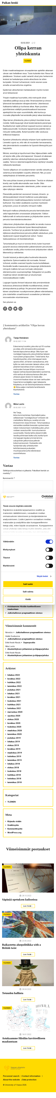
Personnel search (11, 1076)
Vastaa (16, 394)
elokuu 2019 (13, 745)
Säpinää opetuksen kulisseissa (19, 899)
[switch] (49, 550)
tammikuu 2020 (14, 734)
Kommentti (9, 478)
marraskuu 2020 (14, 712)
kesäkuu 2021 (13, 697)
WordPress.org (14, 832)
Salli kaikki (28, 584)
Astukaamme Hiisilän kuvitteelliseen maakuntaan (24, 607)
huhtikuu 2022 (14, 682)
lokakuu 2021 (13, 693)
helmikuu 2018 (14, 778)
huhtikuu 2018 (14, 775)
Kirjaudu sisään (14, 821)
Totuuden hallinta (12, 993)
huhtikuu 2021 (14, 704)
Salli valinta (28, 592)
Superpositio (29, 642)
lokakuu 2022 (13, 675)
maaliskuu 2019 (14, 753)
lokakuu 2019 (13, 741)
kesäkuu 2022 (13, 679)
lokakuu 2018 (13, 764)
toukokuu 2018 (14, 771)
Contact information (31, 1076)
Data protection (29, 1080)
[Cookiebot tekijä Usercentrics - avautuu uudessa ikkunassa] (41, 497)
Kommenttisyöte (14, 829)
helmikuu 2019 (14, 756)
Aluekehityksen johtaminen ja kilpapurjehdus (28, 649)
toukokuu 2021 (14, 701)
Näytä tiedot (42, 576)
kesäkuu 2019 (13, 749)
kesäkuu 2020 (13, 723)
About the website (11, 1080)
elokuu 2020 (13, 719)
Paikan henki (10, 2)
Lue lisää (27, 906)
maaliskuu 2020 (14, 730)
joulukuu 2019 (14, 738)
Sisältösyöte (13, 825)
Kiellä (28, 599)
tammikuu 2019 (14, 760)
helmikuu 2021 (14, 708)
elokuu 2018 (13, 767)
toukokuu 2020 (14, 727)
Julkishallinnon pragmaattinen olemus (24, 613)
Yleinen (27, 61)
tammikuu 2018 (14, 782)
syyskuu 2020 (13, 716)
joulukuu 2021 (14, 690)
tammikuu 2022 (14, 686)
